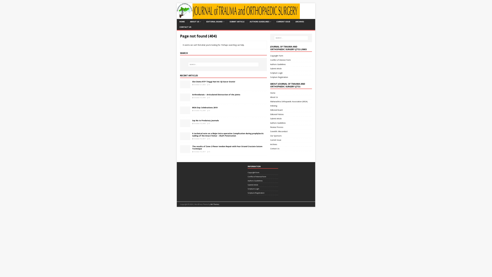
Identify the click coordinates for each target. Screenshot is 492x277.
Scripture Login (276, 73)
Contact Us (185, 27)
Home (182, 21)
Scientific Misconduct (279, 131)
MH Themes (215, 204)
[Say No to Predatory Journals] (185, 125)
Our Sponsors (276, 136)
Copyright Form (276, 56)
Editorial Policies (277, 114)
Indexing (273, 106)
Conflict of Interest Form (280, 60)
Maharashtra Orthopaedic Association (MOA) (289, 101)
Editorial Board (214, 21)
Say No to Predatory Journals (205, 120)
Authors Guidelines (259, 21)
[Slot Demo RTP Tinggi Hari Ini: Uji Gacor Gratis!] (185, 87)
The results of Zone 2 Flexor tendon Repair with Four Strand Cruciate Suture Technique (227, 147)
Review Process (276, 127)
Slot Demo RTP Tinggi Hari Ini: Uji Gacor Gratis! (213, 81)
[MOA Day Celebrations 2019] (185, 112)
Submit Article (237, 21)
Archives (299, 21)
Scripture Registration (279, 77)
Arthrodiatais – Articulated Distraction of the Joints (216, 94)
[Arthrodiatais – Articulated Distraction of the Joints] (185, 99)
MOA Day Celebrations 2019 (204, 107)
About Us (194, 21)
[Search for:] (223, 64)
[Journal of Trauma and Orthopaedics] (238, 17)
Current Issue (283, 21)
